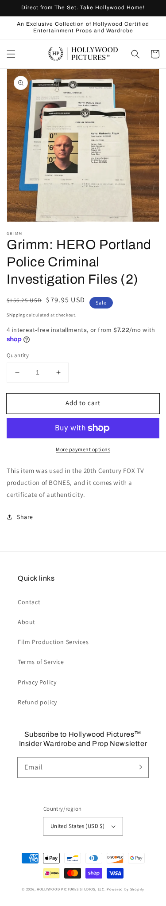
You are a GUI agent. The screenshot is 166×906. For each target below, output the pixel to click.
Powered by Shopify (125, 888)
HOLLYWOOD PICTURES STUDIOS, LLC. (71, 888)
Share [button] (25, 517)
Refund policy (37, 702)
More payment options (83, 449)
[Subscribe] (138, 767)
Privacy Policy (37, 682)
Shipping (16, 315)
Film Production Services (53, 642)
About (26, 622)
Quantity (18, 355)
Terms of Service (41, 662)
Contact (29, 602)
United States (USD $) (77, 826)
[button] (11, 54)
